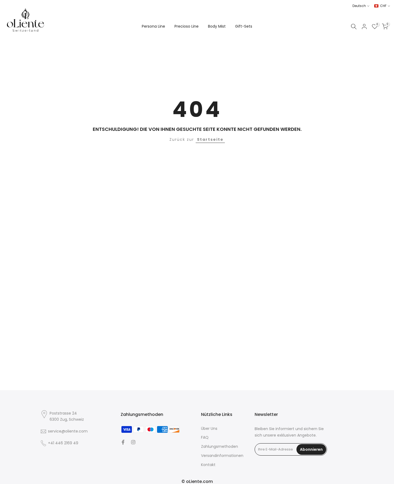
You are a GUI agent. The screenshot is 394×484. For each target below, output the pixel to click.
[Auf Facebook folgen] (123, 442)
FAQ (205, 437)
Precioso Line (186, 26)
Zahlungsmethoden (219, 446)
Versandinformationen (222, 455)
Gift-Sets (243, 26)
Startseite (210, 139)
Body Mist (217, 26)
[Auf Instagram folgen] (133, 442)
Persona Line (153, 26)
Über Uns (209, 428)
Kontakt (208, 464)
